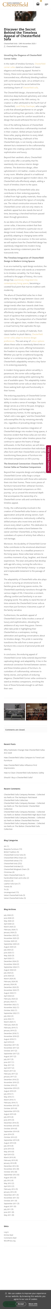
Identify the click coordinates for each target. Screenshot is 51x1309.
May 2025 (7, 955)
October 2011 (9, 1200)
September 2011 (10, 1203)
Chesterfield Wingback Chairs (15, 869)
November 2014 (10, 1125)
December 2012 (10, 1166)
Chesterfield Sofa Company (17, 46)
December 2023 (10, 987)
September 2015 (10, 1111)
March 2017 (8, 1071)
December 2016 (10, 1079)
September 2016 (10, 1088)
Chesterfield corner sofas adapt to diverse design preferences (23, 337)
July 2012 (7, 1180)
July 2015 (7, 1117)
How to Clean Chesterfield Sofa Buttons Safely (24, 772)
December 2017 (10, 1045)
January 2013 (9, 1163)
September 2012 (10, 1174)
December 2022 (10, 1004)
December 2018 (10, 1033)
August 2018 (8, 1039)
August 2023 (8, 993)
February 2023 (9, 999)
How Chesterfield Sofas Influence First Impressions (20, 766)
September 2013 (10, 1140)
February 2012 (9, 1189)
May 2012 (7, 1183)
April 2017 (8, 1068)
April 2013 (8, 1154)
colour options (37, 341)
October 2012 (9, 1172)
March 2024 (8, 978)
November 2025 (10, 938)
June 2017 (7, 1062)
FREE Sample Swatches (48, 459)
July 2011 (7, 1209)
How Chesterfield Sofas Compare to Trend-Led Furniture (24, 759)
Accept (21, 1304)
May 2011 (7, 1215)
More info (33, 1304)
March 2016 (8, 1100)
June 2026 (7, 918)
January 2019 (9, 1030)
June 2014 (7, 1134)
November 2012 (10, 1169)
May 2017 (7, 1065)
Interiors (7, 881)
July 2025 (7, 950)
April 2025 (8, 958)
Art (5, 846)
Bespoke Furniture (11, 849)
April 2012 (8, 1186)
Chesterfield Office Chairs (14, 858)
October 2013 (9, 1137)
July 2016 (7, 1094)
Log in (6, 1232)
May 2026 (7, 921)
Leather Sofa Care (11, 883)
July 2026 (7, 915)
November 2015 (10, 1105)
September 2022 (10, 1013)
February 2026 (9, 929)
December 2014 (10, 1123)
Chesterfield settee (11, 860)
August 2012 (8, 1177)
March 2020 (8, 1022)
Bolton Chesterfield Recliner (27, 820)
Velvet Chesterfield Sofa (13, 895)
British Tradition (10, 852)
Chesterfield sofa (30, 87)
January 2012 (9, 1192)
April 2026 (8, 924)
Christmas (8, 872)
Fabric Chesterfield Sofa (13, 875)
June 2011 (7, 1212)
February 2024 (9, 981)
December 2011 (10, 1195)
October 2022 (9, 1010)
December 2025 (10, 935)
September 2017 (10, 1053)
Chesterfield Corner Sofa (13, 855)
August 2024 (8, 970)
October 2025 (9, 941)
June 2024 (7, 976)
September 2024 (10, 967)
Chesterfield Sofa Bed (12, 866)
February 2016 (9, 1102)
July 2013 (7, 1146)
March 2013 (8, 1157)
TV (5, 889)
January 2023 (9, 1001)
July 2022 (7, 1016)
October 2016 (9, 1085)
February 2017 (9, 1074)
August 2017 (8, 1056)
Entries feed (8, 1235)
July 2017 (7, 1059)
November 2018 (10, 1036)
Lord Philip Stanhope (25, 106)
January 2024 (9, 984)
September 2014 (10, 1131)
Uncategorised (9, 892)
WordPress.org (9, 1241)
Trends (6, 886)
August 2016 (8, 1091)
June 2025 (7, 952)
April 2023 (8, 996)
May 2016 (7, 1097)
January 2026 (9, 932)
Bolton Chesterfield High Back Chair (30, 814)
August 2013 (8, 1143)
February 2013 (9, 1160)
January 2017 (9, 1076)
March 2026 (8, 926)
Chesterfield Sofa (10, 43)
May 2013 (7, 1151)
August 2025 (8, 947)
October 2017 (9, 1050)
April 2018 (8, 1042)
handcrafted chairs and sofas (15, 878)
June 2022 (7, 1019)
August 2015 (8, 1114)
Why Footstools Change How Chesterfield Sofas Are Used (24, 751)
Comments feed (10, 1238)
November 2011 (10, 1198)
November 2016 (10, 1082)
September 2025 (10, 944)
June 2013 (7, 1149)
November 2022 (10, 1007)
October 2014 (9, 1128)
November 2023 (10, 990)
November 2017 (10, 1048)
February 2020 (9, 1025)
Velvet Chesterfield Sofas (13, 898)
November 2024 (10, 964)
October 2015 (9, 1108)
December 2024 (10, 961)
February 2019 (9, 1027)
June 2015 (7, 1120)
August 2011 (8, 1206)
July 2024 (7, 973)
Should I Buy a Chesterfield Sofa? (18, 777)
